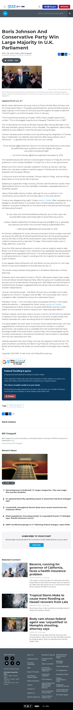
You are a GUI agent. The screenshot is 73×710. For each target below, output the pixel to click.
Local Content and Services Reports (62, 690)
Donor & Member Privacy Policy (47, 692)
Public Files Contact (9, 682)
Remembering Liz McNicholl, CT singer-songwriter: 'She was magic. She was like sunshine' (36, 491)
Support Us (31, 693)
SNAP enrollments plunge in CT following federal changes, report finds (38, 525)
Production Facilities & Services (62, 685)
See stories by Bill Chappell (12, 443)
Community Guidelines (46, 675)
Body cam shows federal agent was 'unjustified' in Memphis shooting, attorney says (48, 624)
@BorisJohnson (23, 146)
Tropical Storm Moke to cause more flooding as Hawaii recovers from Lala (48, 599)
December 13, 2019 (55, 155)
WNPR (13, 679)
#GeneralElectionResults (36, 214)
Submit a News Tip (33, 697)
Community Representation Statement (47, 669)
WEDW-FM (7, 679)
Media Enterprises (33, 681)
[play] (5, 13)
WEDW (15, 675)
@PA (52, 222)
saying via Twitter (53, 304)
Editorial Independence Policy (61, 680)
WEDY (5, 677)
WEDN (10, 675)
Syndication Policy (62, 674)
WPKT (17, 679)
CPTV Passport (47, 679)
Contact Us (31, 689)
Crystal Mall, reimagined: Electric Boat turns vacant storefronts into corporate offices (36, 509)
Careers (29, 685)
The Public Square (62, 695)
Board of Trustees (33, 672)
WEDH (6, 675)
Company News (32, 659)
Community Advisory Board (32, 676)
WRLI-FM (7, 681)
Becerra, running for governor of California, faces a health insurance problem (47, 569)
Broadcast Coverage (59, 662)
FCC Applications (61, 670)
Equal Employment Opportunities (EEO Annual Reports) (48, 686)
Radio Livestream (47, 664)
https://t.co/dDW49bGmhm (53, 225)
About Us (30, 655)
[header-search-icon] (39, 7)
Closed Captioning (62, 666)
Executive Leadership (31, 663)
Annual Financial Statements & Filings (61, 656)
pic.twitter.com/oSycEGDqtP (37, 151)
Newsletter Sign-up (48, 655)
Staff (28, 668)
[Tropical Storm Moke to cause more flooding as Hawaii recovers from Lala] (15, 601)
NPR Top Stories (15, 406)
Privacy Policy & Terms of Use (47, 697)
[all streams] (70, 13)
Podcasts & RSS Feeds (47, 659)
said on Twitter (45, 200)
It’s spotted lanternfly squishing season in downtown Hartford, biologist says (38, 500)
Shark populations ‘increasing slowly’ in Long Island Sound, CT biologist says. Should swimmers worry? (38, 517)
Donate (65, 7)
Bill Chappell (26, 53)
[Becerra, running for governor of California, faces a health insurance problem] (15, 570)
